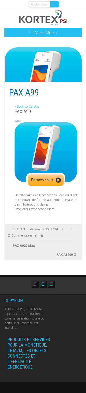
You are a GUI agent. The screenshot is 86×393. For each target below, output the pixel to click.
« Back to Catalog (27, 106)
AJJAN (21, 229)
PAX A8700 (64, 254)
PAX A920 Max (24, 245)
